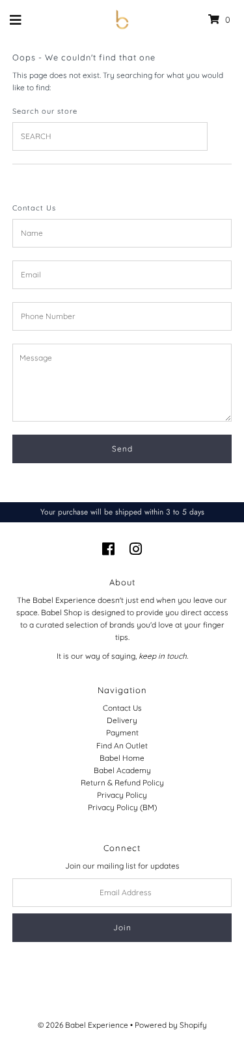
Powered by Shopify (171, 1025)
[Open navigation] (16, 19)
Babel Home (122, 758)
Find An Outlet (122, 745)
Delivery (122, 720)
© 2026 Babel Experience (83, 1025)
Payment (122, 732)
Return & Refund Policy (122, 782)
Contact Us (122, 708)
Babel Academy (122, 770)
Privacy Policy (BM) (122, 807)
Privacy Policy (122, 795)
